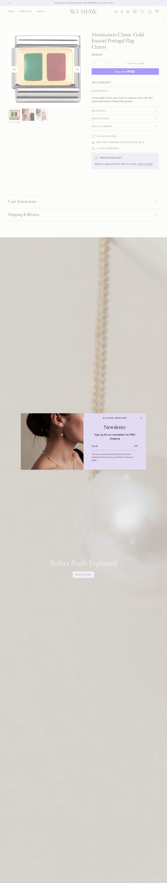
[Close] (141, 418)
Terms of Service (125, 457)
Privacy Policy (107, 457)
